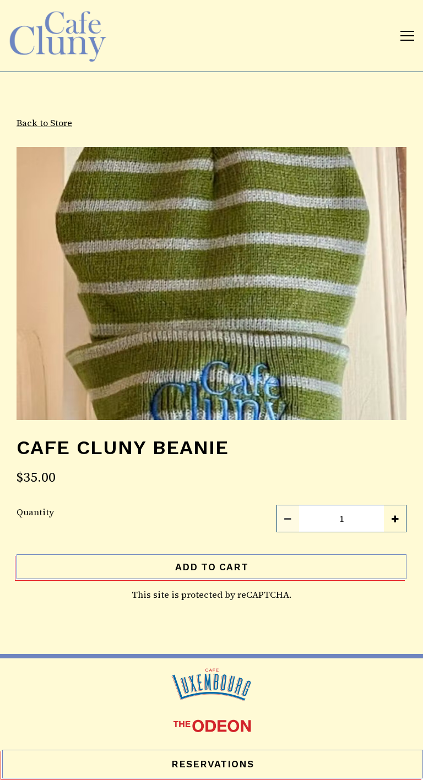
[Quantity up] (395, 518)
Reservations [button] (212, 764)
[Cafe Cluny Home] (60, 35)
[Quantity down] (288, 518)
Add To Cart (211, 566)
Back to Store (44, 123)
